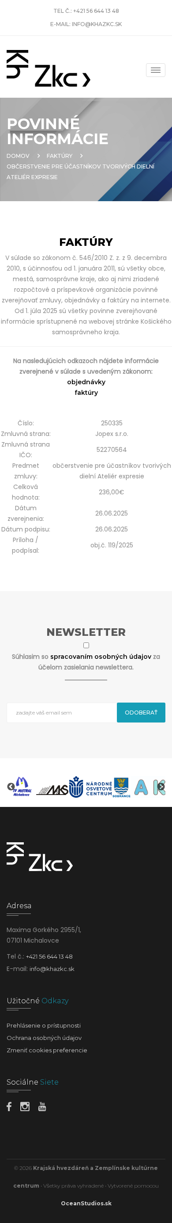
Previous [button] (11, 787)
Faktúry (59, 156)
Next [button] (161, 787)
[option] (21, 787)
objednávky (86, 382)
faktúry (86, 393)
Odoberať (141, 712)
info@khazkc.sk (97, 24)
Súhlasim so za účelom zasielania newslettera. (86, 662)
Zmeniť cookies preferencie (47, 1050)
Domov (18, 156)
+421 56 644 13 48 (96, 11)
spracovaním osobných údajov (101, 657)
